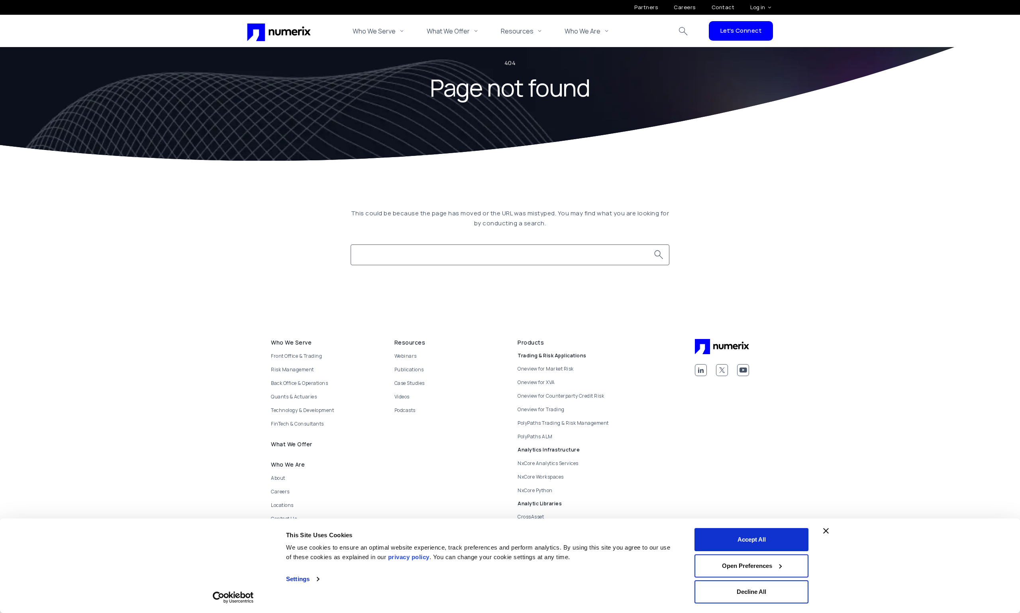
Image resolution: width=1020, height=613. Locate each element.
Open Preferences (747, 565)
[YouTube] (743, 370)
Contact (723, 7)
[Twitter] (722, 370)
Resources (517, 31)
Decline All (751, 591)
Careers (685, 7)
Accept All (752, 539)
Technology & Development (302, 410)
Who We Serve (374, 31)
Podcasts (405, 410)
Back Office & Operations (299, 383)
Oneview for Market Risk (546, 368)
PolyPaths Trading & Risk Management (563, 423)
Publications (409, 369)
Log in (757, 7)
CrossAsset (531, 516)
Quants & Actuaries (294, 396)
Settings (298, 579)
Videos (402, 396)
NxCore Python (535, 490)
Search (683, 31)
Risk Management (292, 369)
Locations (282, 505)
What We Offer (448, 31)
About (278, 478)
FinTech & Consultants (297, 423)
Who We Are (582, 31)
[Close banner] (826, 531)
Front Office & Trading (296, 356)
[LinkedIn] (701, 370)
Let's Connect (741, 30)
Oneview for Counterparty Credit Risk (561, 395)
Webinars (405, 356)
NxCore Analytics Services (548, 463)
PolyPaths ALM (535, 436)
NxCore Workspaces (541, 476)
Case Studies (409, 383)
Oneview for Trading (541, 409)
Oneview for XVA (536, 382)
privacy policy (409, 557)
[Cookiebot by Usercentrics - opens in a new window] (233, 597)
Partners (646, 7)
